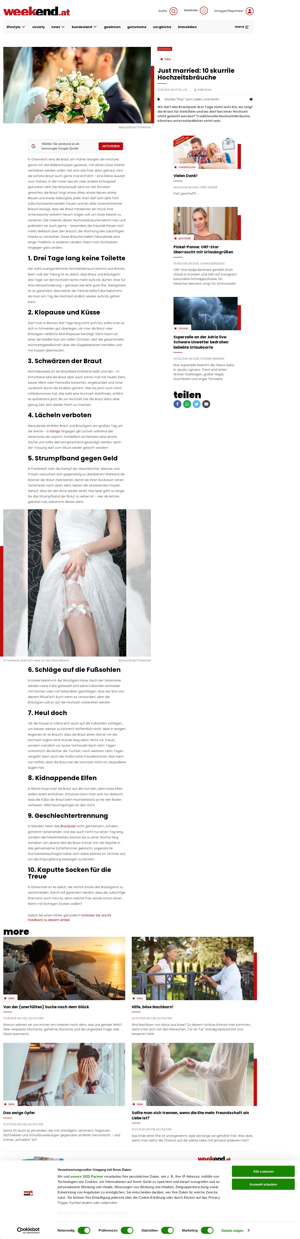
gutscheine (136, 27)
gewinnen (112, 27)
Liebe (168, 59)
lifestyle (13, 27)
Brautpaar (68, 826)
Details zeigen (232, 1230)
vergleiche (162, 27)
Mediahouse (187, 167)
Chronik (183, 328)
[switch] (127, 1230)
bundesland (82, 27)
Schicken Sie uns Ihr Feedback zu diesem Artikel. (69, 917)
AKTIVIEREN (110, 146)
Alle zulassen (263, 1171)
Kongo (55, 431)
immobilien (187, 27)
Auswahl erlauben (263, 1184)
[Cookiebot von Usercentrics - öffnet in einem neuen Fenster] (28, 1230)
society (38, 27)
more (240, 27)
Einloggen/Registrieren (229, 11)
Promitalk (185, 238)
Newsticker (191, 10)
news (55, 27)
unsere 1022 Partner (86, 1176)
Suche (163, 11)
